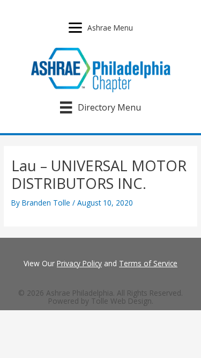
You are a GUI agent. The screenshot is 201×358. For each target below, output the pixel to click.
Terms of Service (148, 263)
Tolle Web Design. (122, 301)
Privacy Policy (79, 263)
